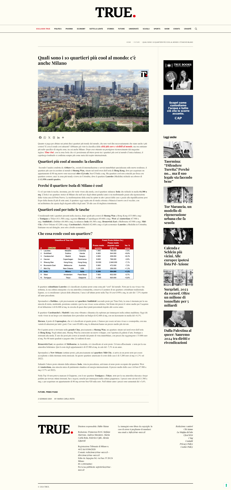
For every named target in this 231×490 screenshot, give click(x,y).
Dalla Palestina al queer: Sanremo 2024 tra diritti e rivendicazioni (177, 336)
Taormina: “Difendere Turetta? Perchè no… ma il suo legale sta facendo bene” (178, 171)
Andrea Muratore (95, 434)
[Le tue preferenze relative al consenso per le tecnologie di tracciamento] (226, 485)
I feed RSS (188, 435)
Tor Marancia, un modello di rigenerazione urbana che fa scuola (178, 214)
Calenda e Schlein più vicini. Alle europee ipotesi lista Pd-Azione (176, 256)
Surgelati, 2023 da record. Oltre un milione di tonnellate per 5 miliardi (177, 297)
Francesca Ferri (95, 431)
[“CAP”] (178, 109)
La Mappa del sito (185, 432)
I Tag (190, 438)
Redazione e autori (184, 426)
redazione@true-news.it (97, 452)
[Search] (196, 29)
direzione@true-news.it (89, 455)
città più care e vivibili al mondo (116, 146)
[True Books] (178, 88)
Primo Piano (52, 392)
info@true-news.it (137, 432)
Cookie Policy (187, 446)
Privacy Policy (186, 443)
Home (128, 42)
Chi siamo (188, 429)
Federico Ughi (95, 437)
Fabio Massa (103, 426)
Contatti (189, 441)
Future (137, 42)
